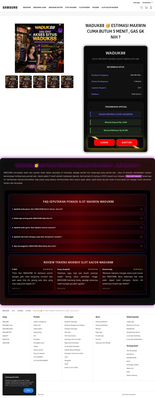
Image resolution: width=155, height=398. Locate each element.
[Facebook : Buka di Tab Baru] (138, 394)
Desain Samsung (132, 375)
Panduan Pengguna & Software (75, 325)
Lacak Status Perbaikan (72, 346)
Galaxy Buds (38, 332)
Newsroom (130, 368)
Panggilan (68, 360)
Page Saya (99, 332)
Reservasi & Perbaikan (72, 343)
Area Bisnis (130, 354)
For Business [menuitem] (146, 3)
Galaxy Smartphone (40, 322)
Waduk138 (6, 339)
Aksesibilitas (130, 329)
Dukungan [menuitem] (136, 3)
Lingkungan (130, 322)
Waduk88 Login (8, 325)
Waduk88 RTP (7, 332)
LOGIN (104, 142)
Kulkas (36, 346)
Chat (66, 357)
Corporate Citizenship (134, 336)
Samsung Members (102, 325)
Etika (128, 372)
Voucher (98, 339)
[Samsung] (10, 7)
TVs (35, 336)
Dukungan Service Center (73, 339)
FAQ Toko (68, 332)
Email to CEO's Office (71, 367)
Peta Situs (41, 394)
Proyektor (37, 339)
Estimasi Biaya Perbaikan (72, 350)
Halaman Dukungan (71, 322)
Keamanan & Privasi (133, 325)
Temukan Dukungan (71, 329)
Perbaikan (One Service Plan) (74, 353)
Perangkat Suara (39, 343)
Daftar (28, 390)
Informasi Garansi (70, 336)
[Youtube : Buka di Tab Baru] (151, 394)
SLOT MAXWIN (38, 357)
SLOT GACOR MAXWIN (41, 360)
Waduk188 (6, 343)
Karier (128, 361)
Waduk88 (6, 322)
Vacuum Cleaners (39, 353)
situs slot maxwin (133, 176)
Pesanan (98, 329)
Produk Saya (100, 336)
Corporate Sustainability (135, 339)
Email (66, 364)
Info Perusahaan (132, 351)
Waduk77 (5, 336)
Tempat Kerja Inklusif (133, 332)
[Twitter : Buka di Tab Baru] (142, 394)
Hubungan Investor (133, 365)
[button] (146, 7)
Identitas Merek (131, 358)
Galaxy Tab (37, 325)
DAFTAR (127, 142)
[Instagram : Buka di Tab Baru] (147, 394)
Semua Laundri (38, 350)
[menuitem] (27, 7)
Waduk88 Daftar (8, 329)
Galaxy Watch (38, 329)
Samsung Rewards (101, 322)
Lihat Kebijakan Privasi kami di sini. (19, 385)
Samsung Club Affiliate (103, 343)
